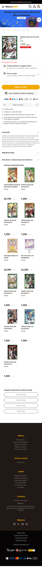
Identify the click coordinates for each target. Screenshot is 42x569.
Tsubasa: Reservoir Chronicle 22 (10, 363)
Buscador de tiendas (20, 445)
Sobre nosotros (20, 440)
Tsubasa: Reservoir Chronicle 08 (10, 328)
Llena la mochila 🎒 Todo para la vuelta (21, 2)
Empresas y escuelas (20, 449)
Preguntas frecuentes (20, 476)
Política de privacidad (20, 480)
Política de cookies (20, 483)
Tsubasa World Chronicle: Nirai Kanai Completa (12, 186)
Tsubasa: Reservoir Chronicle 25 (10, 292)
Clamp (21, 41)
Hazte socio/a (20, 462)
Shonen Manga (25, 30)
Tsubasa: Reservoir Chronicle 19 (27, 292)
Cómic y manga (16, 30)
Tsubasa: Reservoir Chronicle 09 (27, 328)
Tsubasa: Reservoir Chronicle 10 (27, 186)
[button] (34, 6)
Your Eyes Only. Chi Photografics (27, 257)
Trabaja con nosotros (20, 447)
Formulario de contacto (20, 500)
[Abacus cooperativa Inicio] (12, 8)
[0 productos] (38, 7)
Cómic (8, 30)
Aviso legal (20, 487)
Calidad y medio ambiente (20, 442)
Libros (3, 30)
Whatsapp (20, 503)
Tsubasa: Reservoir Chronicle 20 (10, 221)
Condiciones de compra (20, 478)
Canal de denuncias (20, 485)
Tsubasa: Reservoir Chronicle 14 (27, 221)
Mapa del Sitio (21, 533)
